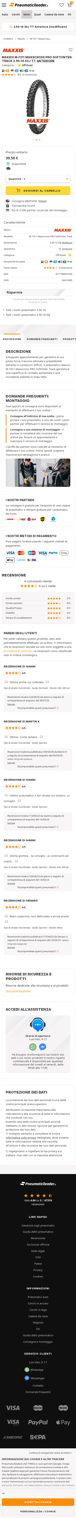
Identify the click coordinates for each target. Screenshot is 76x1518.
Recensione (38, 1238)
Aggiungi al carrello (42, 190)
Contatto (38, 1385)
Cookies (38, 1276)
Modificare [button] (67, 242)
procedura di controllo (18, 651)
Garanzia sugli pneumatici (38, 1225)
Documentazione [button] (18, 991)
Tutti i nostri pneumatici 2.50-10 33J (28, 314)
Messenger (38, 1378)
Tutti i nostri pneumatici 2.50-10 (26, 310)
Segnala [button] (11, 704)
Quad (37, 14)
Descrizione (12, 339)
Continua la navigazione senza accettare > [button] (50, 1452)
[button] (19, 759)
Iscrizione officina (38, 1244)
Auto (5, 14)
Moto (26, 14)
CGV (38, 1257)
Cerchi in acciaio (38, 1303)
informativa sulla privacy (21, 1137)
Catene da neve (54, 14)
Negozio (38, 1322)
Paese (38, 1263)
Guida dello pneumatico (38, 1231)
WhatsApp (36, 1369)
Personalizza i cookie (38, 1511)
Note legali (38, 1251)
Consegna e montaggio (38, 1341)
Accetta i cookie (38, 1502)
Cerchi (16, 14)
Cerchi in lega (38, 1310)
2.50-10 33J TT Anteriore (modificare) (40, 26)
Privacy (38, 1270)
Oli (69, 14)
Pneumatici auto (38, 1297)
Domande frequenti (42, 339)
